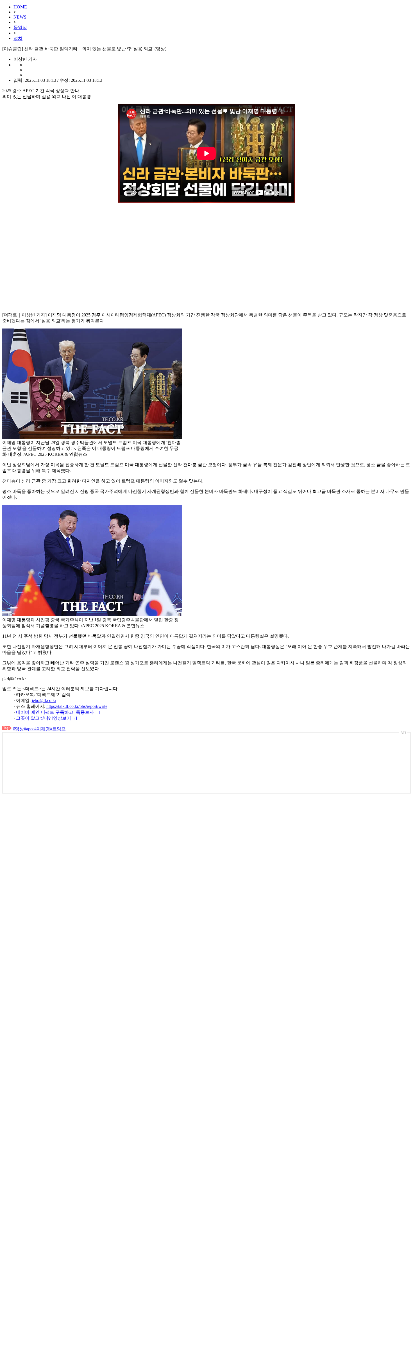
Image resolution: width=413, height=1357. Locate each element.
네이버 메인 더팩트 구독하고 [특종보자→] (58, 712)
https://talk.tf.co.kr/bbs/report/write (76, 706)
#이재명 (42, 728)
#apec (29, 728)
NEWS (19, 17)
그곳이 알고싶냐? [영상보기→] (46, 718)
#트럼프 (58, 728)
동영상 (20, 27)
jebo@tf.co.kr (44, 700)
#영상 (18, 728)
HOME (20, 6)
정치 (17, 38)
